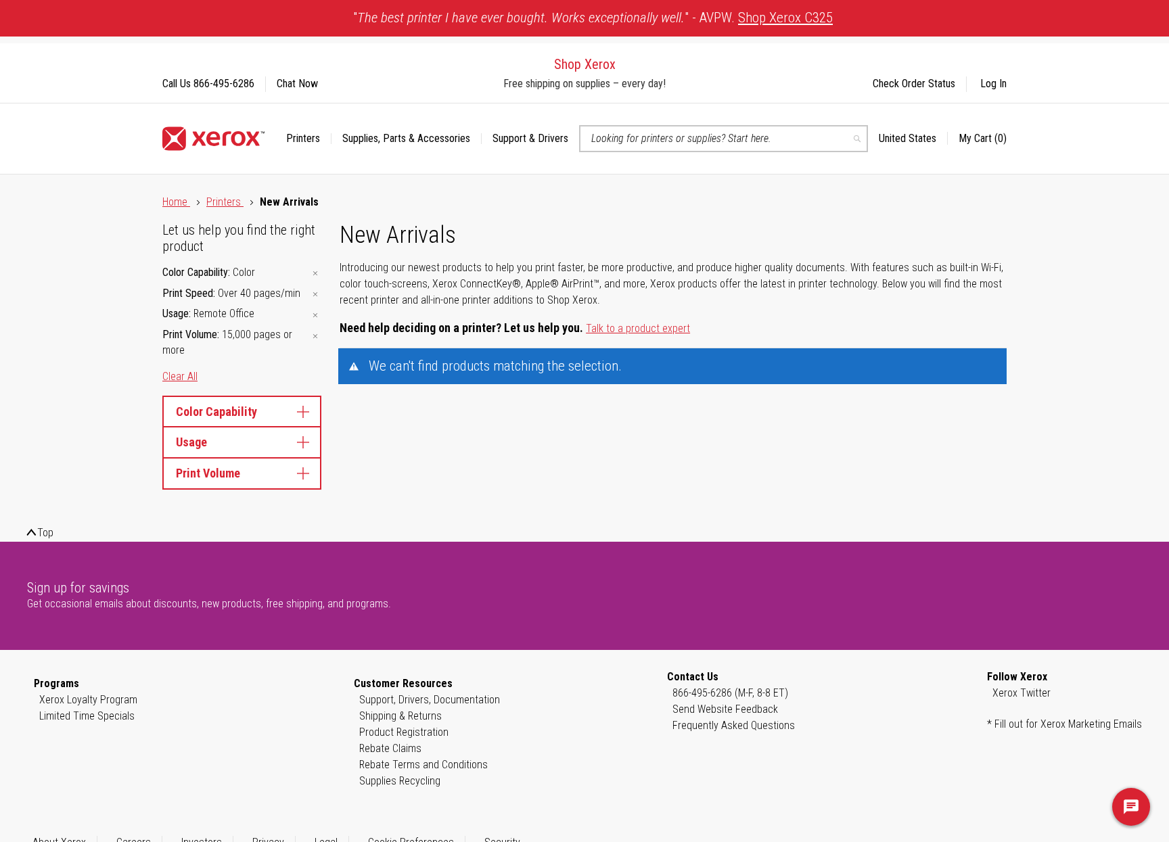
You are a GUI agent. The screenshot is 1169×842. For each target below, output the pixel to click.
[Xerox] (213, 138)
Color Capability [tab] (216, 411)
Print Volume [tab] (208, 473)
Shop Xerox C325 (785, 17)
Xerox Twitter (1021, 692)
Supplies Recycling (399, 780)
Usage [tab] (191, 442)
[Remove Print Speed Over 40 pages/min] (315, 294)
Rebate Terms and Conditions (423, 764)
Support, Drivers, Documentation (429, 699)
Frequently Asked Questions (733, 725)
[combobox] (723, 138)
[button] (913, 138)
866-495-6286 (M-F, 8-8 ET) (730, 692)
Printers (225, 201)
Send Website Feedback (725, 709)
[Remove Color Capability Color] (315, 273)
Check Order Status (914, 83)
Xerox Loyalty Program (88, 699)
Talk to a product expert (638, 328)
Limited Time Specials (87, 715)
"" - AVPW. (593, 17)
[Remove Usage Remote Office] (315, 315)
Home (176, 201)
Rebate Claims (390, 748)
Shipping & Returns (400, 715)
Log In (993, 83)
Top (45, 532)
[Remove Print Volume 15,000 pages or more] (315, 336)
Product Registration (404, 732)
